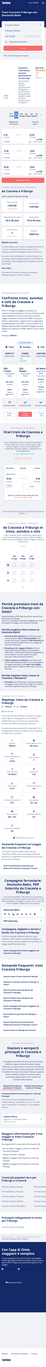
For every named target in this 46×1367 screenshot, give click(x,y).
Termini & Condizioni (19, 1354)
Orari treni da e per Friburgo (27, 1237)
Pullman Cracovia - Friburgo (14, 1154)
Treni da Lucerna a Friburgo (13, 1227)
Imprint (5, 1354)
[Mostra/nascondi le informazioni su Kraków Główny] (41, 1119)
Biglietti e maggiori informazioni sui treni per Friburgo (21, 1165)
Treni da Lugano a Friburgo (13, 1196)
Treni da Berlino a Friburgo (12, 1191)
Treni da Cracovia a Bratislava (13, 1206)
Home (4, 1237)
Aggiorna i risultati (21, 458)
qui (25, 513)
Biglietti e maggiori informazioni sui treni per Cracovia (21, 1159)
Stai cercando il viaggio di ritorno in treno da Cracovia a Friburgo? (21, 1149)
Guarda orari (12, 236)
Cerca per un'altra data (23, 497)
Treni (11, 1237)
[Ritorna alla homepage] (6, 3)
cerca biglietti (12, 209)
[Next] (40, 115)
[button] (13, 36)
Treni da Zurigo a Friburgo (12, 1187)
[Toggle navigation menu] (43, 3)
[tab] (14, 122)
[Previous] (7, 557)
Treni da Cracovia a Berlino (12, 1201)
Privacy (34, 1354)
